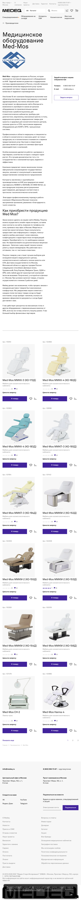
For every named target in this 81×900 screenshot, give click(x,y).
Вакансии (7, 840)
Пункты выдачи (9, 863)
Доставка (35, 4)
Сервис (6, 848)
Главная (5, 745)
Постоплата (7, 856)
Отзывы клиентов (10, 833)
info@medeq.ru (68, 89)
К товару (14, 399)
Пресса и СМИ (8, 829)
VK (4, 800)
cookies (26, 887)
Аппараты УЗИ (43, 17)
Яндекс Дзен (8, 804)
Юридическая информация (52, 859)
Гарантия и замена (10, 844)
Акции (43, 833)
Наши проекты (8, 837)
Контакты (52, 4)
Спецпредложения (10, 17)
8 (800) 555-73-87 (64, 2)
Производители (15, 745)
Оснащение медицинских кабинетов (56, 840)
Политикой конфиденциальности (53, 890)
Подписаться (70, 808)
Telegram (23, 804)
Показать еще (8, 740)
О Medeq (6, 818)
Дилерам (45, 825)
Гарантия (44, 4)
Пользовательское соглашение (53, 856)
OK (71, 894)
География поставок (49, 844)
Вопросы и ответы (48, 818)
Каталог (44, 829)
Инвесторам (46, 822)
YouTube (23, 800)
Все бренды (46, 837)
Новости (6, 825)
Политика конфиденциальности (54, 852)
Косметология (56, 17)
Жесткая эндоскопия (69, 17)
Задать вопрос (66, 97)
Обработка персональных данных (55, 863)
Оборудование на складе (28, 17)
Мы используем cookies (50, 848)
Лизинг (5, 859)
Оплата (5, 852)
